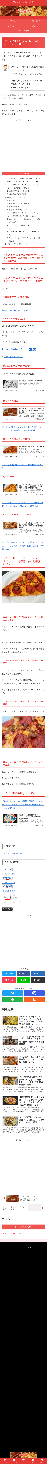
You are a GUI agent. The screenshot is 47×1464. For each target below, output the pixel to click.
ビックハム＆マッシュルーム (20, 210)
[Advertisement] (23, 145)
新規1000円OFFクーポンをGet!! (16, 310)
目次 (20, 173)
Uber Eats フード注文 (19, 349)
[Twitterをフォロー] (12, 993)
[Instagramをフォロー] (34, 993)
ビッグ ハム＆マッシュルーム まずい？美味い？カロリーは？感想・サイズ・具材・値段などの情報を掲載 (23, 545)
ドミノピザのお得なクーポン (18, 244)
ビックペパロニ (15, 200)
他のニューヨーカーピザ (16, 197)
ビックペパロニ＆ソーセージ (20, 203)
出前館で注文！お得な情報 (19, 191)
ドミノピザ (8, 909)
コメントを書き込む (23, 1227)
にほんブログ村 (8, 874)
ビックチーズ (14, 207)
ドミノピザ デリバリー (12, 853)
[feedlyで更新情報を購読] (12, 999)
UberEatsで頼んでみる (17, 194)
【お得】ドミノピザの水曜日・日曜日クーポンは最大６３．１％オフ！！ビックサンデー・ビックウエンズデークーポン (23, 804)
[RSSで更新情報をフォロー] (34, 999)
